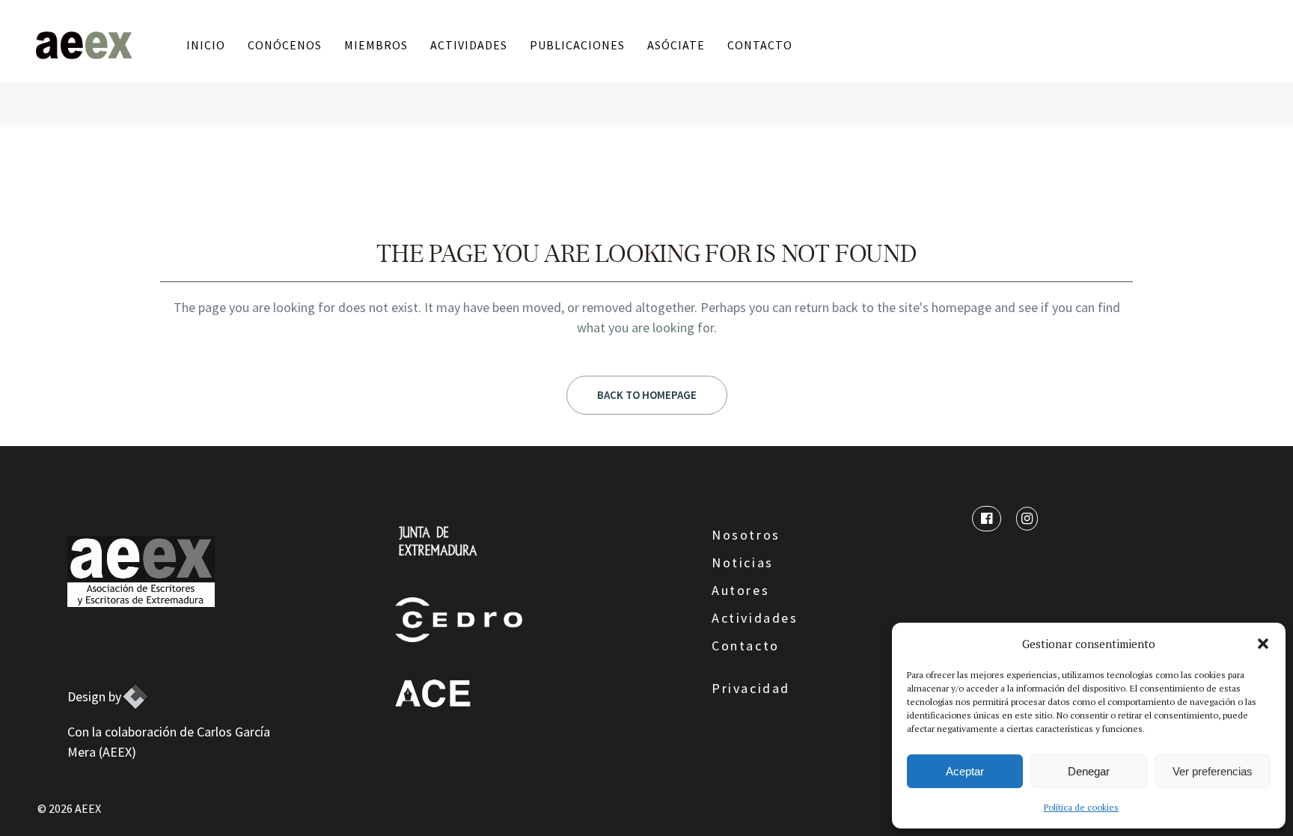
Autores (740, 590)
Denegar (1089, 771)
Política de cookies (1081, 807)
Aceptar (965, 771)
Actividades (755, 617)
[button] (1263, 643)
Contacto (746, 645)
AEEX (88, 808)
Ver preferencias (1213, 771)
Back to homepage (647, 395)
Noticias (743, 562)
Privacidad (751, 688)
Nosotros (746, 534)
